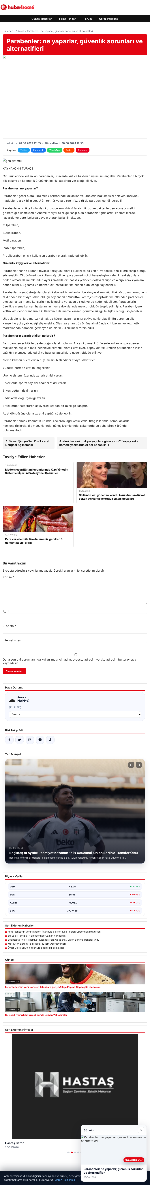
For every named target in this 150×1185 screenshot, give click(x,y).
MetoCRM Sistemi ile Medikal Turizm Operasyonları (37, 943)
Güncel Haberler (41, 18)
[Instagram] (30, 740)
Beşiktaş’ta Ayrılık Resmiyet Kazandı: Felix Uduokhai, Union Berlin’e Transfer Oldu (53, 939)
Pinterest (82, 150)
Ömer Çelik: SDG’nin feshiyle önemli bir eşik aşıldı (36, 947)
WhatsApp (54, 150)
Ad (6, 611)
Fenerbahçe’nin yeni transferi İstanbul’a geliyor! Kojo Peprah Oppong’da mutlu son (54, 931)
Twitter (23, 150)
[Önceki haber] (131, 765)
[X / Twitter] (19, 740)
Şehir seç (15, 707)
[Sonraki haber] (139, 765)
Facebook (38, 150)
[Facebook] (9, 740)
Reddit (69, 150)
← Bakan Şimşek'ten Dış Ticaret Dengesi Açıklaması (27, 443)
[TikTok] (50, 740)
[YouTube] (40, 740)
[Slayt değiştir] (68, 1152)
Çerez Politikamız (65, 1179)
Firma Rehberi (67, 18)
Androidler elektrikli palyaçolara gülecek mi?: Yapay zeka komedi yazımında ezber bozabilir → (98, 443)
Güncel (20, 31)
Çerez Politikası (109, 18)
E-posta (9, 626)
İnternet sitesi (12, 640)
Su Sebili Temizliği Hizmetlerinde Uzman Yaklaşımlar (37, 935)
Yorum (8, 577)
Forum (88, 18)
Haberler (8, 31)
